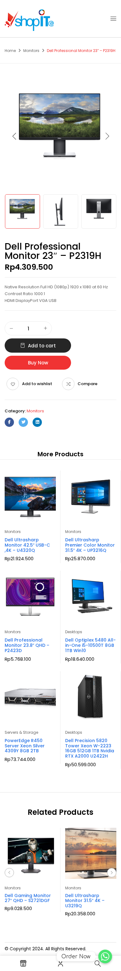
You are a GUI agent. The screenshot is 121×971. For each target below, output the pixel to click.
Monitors (31, 50)
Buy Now (38, 362)
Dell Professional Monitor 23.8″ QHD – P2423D (27, 645)
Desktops (73, 631)
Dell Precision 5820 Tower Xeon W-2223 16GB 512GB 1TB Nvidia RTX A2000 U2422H (89, 748)
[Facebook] (9, 422)
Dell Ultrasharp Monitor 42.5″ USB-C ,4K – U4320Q (27, 545)
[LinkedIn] (37, 422)
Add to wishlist (37, 384)
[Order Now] (105, 956)
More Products (60, 454)
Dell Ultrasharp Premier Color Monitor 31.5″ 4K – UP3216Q (90, 545)
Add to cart (42, 345)
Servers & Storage (21, 732)
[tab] (60, 454)
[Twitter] (23, 422)
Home (10, 50)
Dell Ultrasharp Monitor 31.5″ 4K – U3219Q (85, 900)
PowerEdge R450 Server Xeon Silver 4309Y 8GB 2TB (25, 745)
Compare (87, 384)
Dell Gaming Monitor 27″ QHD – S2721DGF (28, 898)
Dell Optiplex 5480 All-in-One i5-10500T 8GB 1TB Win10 (90, 645)
